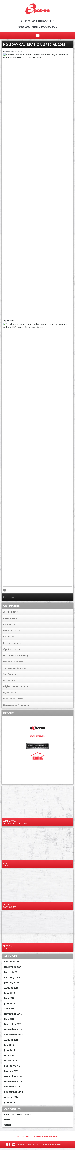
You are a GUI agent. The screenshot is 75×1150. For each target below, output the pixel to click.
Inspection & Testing (15, 655)
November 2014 (13, 1081)
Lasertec (38, 764)
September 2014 (13, 1091)
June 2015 (9, 1050)
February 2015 (12, 1065)
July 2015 (9, 1045)
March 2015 (10, 1060)
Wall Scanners (10, 674)
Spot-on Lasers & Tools (37, 8)
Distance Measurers (13, 698)
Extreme (38, 728)
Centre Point (38, 720)
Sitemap (21, 1144)
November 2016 (13, 1013)
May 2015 (9, 1055)
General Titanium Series (37, 746)
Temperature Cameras (14, 667)
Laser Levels (10, 618)
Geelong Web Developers (50, 1144)
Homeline (38, 756)
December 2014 (12, 1076)
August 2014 (11, 1097)
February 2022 (12, 961)
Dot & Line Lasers (12, 630)
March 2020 (10, 972)
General (38, 736)
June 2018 (9, 992)
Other (7, 1124)
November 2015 (13, 1029)
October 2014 (12, 1086)
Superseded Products (16, 704)
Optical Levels (11, 649)
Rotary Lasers (10, 624)
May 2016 (9, 1018)
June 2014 (9, 1102)
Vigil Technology (38, 780)
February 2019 (12, 977)
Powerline (38, 772)
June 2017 (9, 1003)
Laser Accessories (12, 643)
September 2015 (13, 1034)
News (7, 1119)
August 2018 (11, 987)
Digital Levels (9, 692)
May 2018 (9, 998)
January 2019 (11, 982)
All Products (10, 611)
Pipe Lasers (9, 636)
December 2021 (12, 966)
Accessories (9, 680)
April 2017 (9, 1008)
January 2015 (11, 1071)
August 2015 (11, 1039)
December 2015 (12, 1024)
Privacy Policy (32, 1144)
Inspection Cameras (13, 661)
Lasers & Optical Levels (17, 1114)
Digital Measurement (15, 686)
